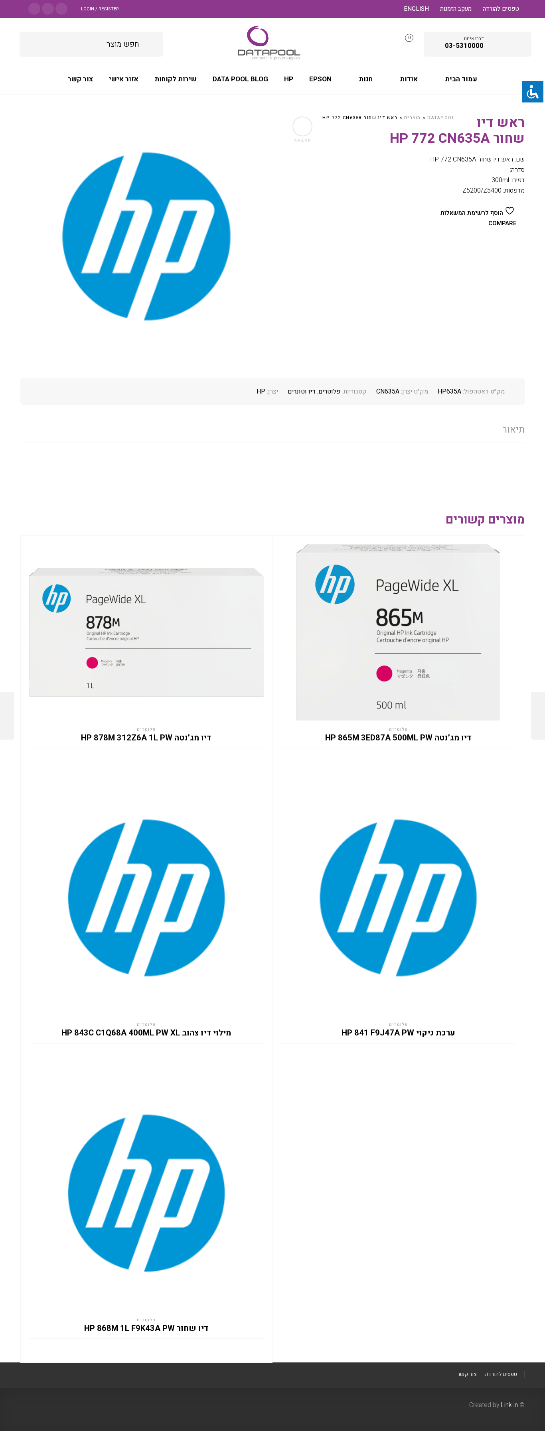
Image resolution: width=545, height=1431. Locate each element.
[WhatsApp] (34, 8)
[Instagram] (48, 8)
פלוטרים (329, 391)
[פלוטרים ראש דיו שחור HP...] (538, 716)
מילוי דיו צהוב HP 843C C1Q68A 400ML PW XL (146, 1033)
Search (151, 43)
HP (261, 391)
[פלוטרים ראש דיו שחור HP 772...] (7, 716)
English (416, 8)
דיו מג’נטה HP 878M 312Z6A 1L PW (146, 738)
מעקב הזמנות (456, 8)
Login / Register (100, 9)
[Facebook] (61, 8)
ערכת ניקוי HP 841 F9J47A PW (398, 1033)
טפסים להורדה (501, 8)
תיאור (513, 430)
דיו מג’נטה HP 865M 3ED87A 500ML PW (398, 738)
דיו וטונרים (302, 391)
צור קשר (466, 1374)
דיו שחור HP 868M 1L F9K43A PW (146, 1329)
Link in (509, 1405)
